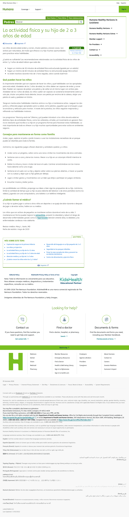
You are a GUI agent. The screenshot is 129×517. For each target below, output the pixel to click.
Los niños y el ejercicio (14, 247)
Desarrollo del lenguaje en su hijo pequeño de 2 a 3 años (63, 245)
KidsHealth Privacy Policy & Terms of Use (45, 275)
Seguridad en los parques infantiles (58, 249)
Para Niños (62, 18)
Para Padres (51, 18)
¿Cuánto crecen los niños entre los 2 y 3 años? (22, 259)
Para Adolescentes (76, 18)
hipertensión (42, 217)
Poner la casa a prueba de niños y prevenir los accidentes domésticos (61, 253)
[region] (106, 37)
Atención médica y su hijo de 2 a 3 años (20, 256)
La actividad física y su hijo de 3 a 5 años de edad (23, 253)
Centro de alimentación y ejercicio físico (60, 257)
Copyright (74, 275)
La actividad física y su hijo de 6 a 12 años (21, 250)
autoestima (40, 215)
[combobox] (47, 22)
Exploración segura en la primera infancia (21, 244)
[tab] (77, 236)
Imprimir (20, 43)
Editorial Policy (14, 275)
